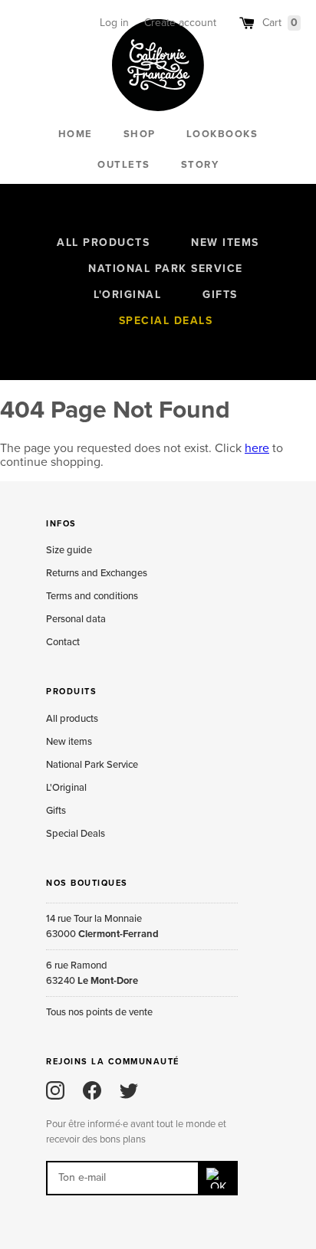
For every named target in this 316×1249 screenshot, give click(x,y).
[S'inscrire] (218, 1178)
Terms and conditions (92, 596)
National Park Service (165, 268)
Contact (63, 642)
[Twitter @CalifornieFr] (129, 1090)
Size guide (69, 550)
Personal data (76, 619)
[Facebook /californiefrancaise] (92, 1090)
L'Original (127, 294)
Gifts (220, 294)
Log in (114, 22)
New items (225, 242)
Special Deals (166, 320)
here (257, 448)
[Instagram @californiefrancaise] (55, 1090)
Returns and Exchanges (96, 573)
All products (103, 242)
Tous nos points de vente (99, 1012)
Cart (280, 22)
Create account (180, 22)
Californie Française (158, 65)
